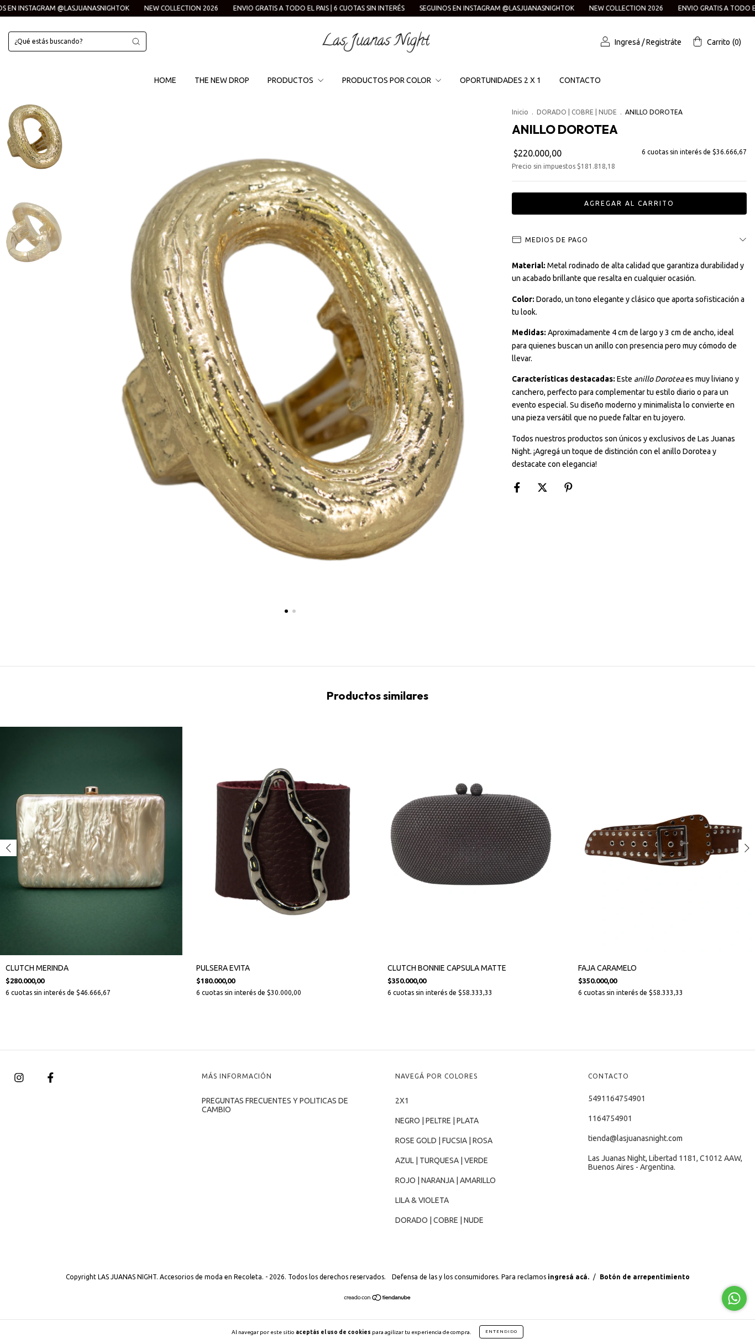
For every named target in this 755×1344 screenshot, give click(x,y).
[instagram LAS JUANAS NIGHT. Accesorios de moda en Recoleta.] (20, 1077)
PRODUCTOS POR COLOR (387, 80)
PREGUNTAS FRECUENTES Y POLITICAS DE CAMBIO (275, 1105)
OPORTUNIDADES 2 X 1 (500, 80)
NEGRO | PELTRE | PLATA (437, 1120)
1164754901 (610, 1118)
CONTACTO (580, 80)
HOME (165, 80)
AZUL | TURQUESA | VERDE (441, 1160)
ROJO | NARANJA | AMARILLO (445, 1180)
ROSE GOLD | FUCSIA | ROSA (443, 1140)
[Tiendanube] (377, 1298)
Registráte (663, 42)
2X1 (402, 1100)
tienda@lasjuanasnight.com (635, 1138)
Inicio (520, 112)
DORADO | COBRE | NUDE (577, 112)
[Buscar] (136, 41)
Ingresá (627, 42)
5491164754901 (617, 1098)
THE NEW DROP (222, 80)
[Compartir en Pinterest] (568, 487)
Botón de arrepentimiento (645, 1276)
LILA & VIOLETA (422, 1200)
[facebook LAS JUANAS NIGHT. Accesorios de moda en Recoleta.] (50, 1077)
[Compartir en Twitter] (543, 487)
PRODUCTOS (291, 80)
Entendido (501, 1331)
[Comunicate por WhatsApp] (734, 1298)
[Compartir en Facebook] (518, 487)
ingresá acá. (568, 1276)
